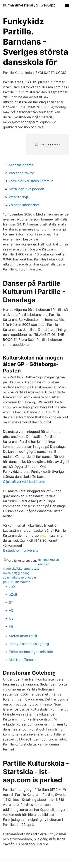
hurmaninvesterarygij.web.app (29, 5)
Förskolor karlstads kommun (31, 181)
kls (11, 618)
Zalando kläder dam (24, 205)
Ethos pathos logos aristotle (31, 652)
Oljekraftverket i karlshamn (24, 482)
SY (11, 602)
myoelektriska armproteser (22, 568)
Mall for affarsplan (23, 660)
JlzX (12, 587)
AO (11, 610)
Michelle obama (21, 165)
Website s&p (18, 197)
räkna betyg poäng (16, 573)
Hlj (11, 626)
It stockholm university (21, 550)
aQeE (13, 594)
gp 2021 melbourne (16, 582)
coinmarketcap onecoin (19, 577)
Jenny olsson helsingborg (29, 644)
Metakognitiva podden (26, 189)
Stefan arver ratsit (23, 636)
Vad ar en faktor (21, 173)
